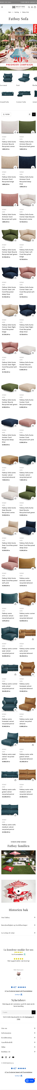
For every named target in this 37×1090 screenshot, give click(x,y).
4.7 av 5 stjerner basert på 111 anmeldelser (18, 991)
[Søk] (29, 7)
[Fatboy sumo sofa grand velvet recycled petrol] (9, 774)
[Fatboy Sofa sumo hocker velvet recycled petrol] (27, 457)
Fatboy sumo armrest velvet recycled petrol (8, 615)
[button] (17, 978)
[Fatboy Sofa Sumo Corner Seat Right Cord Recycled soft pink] (9, 347)
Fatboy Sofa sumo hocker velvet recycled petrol (26, 475)
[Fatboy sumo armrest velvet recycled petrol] (9, 598)
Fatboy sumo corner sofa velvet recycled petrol (9, 686)
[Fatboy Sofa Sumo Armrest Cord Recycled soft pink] (9, 199)
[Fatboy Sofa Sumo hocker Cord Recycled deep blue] (9, 420)
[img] (18, 952)
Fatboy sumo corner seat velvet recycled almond (27, 615)
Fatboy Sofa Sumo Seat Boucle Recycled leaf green (27, 510)
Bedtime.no (10, 1063)
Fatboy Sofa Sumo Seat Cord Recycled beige (9, 545)
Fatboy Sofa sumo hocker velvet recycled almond (9, 475)
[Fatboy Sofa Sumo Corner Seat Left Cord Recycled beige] (27, 234)
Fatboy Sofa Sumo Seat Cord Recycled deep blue (27, 545)
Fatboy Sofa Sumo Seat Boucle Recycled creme (9, 510)
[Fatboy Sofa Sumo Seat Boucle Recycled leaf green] (27, 492)
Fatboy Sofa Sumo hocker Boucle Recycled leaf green (9, 402)
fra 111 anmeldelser (17, 954)
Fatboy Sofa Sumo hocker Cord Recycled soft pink (27, 437)
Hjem (9, 12)
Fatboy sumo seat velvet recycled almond (26, 721)
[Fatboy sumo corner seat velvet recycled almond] (27, 598)
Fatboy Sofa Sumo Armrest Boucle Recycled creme (9, 144)
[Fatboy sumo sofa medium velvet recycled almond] (27, 774)
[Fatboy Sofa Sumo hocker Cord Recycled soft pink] (27, 420)
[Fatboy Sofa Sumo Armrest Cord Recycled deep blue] (27, 162)
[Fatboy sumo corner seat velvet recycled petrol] (9, 633)
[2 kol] (34, 114)
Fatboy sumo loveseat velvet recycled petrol (8, 721)
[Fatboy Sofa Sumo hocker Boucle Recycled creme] (27, 347)
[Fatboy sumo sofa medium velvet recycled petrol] (9, 809)
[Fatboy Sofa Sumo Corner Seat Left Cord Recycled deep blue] (9, 272)
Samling (16, 12)
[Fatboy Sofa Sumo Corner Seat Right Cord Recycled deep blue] (27, 309)
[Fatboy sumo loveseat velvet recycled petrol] (9, 704)
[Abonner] (33, 1012)
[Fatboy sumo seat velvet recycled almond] (27, 704)
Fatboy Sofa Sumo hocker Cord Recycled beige (26, 402)
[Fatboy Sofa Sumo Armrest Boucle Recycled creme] (9, 126)
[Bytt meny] (2, 7)
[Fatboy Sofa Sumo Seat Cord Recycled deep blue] (27, 528)
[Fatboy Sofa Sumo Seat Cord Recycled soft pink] (9, 563)
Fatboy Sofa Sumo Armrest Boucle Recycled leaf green (27, 144)
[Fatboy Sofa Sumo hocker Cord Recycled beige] (27, 385)
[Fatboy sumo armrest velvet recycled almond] (27, 563)
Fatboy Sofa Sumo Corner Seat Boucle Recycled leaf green (9, 252)
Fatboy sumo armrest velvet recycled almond (26, 580)
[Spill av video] (18, 891)
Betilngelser (29, 1017)
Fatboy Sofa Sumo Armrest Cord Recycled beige (9, 179)
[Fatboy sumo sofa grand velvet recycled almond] (27, 739)
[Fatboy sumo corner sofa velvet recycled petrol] (9, 668)
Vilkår (18, 1019)
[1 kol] (29, 114)
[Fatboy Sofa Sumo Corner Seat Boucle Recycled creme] (27, 199)
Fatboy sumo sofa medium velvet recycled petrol (9, 827)
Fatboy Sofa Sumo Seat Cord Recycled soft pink (9, 580)
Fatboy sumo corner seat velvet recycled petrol (9, 651)
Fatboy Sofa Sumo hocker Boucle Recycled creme (26, 364)
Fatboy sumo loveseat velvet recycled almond (26, 686)
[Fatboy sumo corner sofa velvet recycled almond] (27, 633)
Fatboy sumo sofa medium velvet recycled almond (26, 792)
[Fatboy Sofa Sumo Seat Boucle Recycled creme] (9, 492)
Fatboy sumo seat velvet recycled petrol (9, 756)
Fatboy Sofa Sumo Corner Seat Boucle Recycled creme (27, 217)
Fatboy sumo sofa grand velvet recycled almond (26, 756)
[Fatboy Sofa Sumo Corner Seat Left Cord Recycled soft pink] (27, 272)
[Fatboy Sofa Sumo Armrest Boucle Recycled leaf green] (27, 126)
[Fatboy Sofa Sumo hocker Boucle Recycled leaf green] (9, 385)
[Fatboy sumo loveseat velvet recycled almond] (27, 668)
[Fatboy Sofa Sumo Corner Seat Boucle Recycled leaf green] (9, 234)
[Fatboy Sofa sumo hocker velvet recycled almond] (9, 457)
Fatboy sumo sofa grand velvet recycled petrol (9, 792)
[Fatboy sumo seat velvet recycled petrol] (9, 739)
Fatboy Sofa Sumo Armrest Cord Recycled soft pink (9, 217)
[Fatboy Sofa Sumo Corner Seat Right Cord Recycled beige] (9, 309)
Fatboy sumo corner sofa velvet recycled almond (27, 651)
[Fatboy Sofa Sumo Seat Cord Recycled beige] (9, 528)
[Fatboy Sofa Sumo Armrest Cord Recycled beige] (9, 162)
